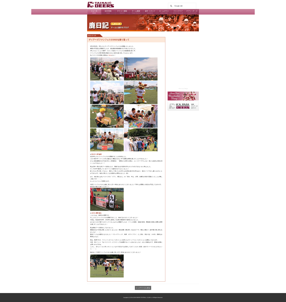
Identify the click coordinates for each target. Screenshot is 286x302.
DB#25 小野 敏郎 (96, 154)
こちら (110, 55)
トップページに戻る (143, 288)
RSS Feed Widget (183, 88)
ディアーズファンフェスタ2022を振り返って (109, 40)
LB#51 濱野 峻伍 (96, 213)
